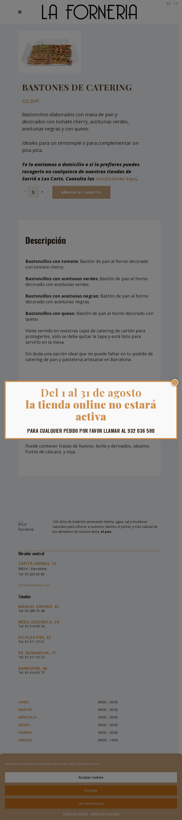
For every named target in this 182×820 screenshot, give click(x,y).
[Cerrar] (174, 382)
